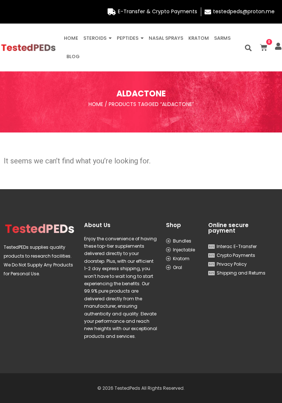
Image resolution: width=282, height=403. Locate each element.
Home (71, 38)
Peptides (127, 38)
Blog (73, 56)
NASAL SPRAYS (166, 38)
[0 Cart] (263, 47)
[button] (248, 48)
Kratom (198, 38)
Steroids (94, 38)
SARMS (222, 38)
